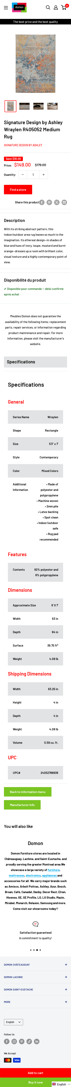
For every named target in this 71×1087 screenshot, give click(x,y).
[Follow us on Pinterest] (21, 1041)
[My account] (56, 7)
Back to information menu (28, 792)
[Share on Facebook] (42, 202)
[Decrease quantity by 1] (23, 174)
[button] (61, 1084)
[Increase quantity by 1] (43, 174)
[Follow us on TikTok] (29, 1041)
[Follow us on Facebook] (6, 1041)
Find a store (18, 189)
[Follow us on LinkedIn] (36, 1041)
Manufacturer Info (22, 805)
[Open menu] (6, 7)
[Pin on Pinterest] (49, 202)
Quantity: (10, 174)
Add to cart (35, 1073)
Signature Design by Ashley (23, 145)
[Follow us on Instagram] (14, 1041)
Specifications (21, 361)
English (10, 1022)
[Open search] (48, 7)
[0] (63, 7)
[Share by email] (64, 202)
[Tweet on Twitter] (57, 202)
